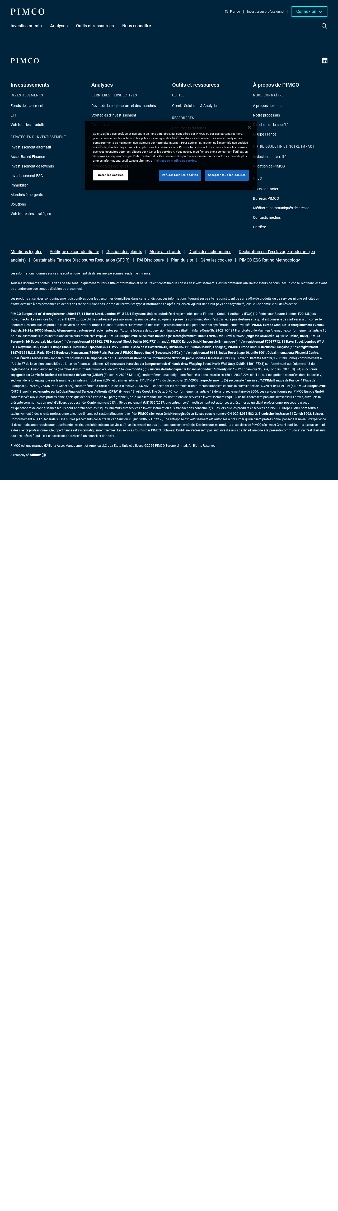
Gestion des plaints (124, 251)
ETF (14, 115)
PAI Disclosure (150, 260)
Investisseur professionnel (265, 11)
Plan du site (182, 260)
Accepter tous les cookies (227, 175)
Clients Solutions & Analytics (195, 106)
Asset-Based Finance (28, 157)
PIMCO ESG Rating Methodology (269, 260)
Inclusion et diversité (269, 157)
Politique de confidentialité (74, 251)
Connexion (306, 11)
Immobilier (19, 185)
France (235, 11)
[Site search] (324, 29)
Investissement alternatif (31, 147)
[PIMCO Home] (27, 11)
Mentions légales (26, 251)
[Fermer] (249, 127)
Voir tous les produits (28, 125)
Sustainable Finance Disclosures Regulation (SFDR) (81, 260)
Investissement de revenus (32, 166)
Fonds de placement (27, 106)
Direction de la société (270, 125)
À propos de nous (267, 106)
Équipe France (264, 134)
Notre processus (266, 115)
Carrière (259, 227)
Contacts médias (267, 217)
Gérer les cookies (216, 260)
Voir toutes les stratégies (31, 214)
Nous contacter (265, 189)
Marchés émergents (27, 195)
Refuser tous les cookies (180, 175)
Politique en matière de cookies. (175, 161)
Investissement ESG (27, 176)
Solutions (18, 204)
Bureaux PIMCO (266, 198)
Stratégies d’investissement (113, 115)
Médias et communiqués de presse (281, 208)
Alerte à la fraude (165, 251)
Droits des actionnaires (210, 251)
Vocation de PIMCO (269, 166)
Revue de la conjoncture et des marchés (123, 106)
